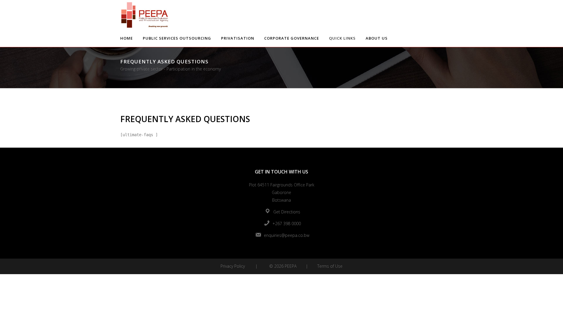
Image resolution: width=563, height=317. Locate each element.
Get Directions (286, 212)
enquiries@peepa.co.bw (286, 235)
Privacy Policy (233, 266)
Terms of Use (329, 266)
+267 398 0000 (286, 223)
